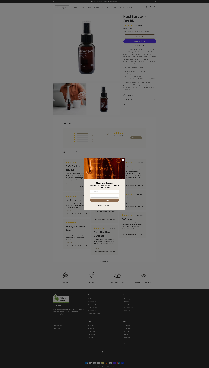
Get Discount (104, 200)
